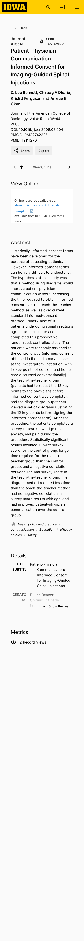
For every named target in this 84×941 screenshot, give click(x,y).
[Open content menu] (76, 7)
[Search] (48, 7)
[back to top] (21, 167)
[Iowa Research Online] (14, 7)
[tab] (42, 167)
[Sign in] (62, 7)
